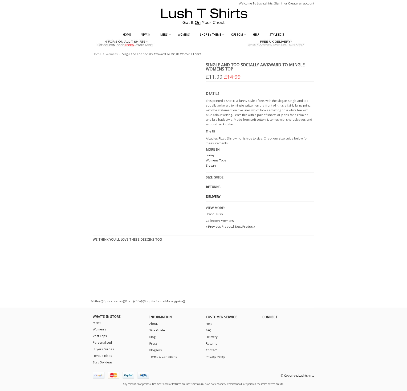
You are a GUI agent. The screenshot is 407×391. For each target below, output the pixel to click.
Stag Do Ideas (103, 362)
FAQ (209, 330)
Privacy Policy (215, 356)
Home (127, 34)
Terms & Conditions (163, 356)
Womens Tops (216, 160)
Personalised (102, 342)
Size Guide (157, 330)
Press (153, 343)
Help (256, 34)
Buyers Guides (103, 349)
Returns (211, 343)
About (153, 323)
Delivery (212, 337)
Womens (184, 34)
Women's (99, 329)
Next (313, 268)
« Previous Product (219, 226)
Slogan (211, 165)
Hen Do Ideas (102, 356)
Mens (164, 34)
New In (145, 34)
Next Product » (245, 226)
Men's (97, 323)
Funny (210, 155)
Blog (152, 337)
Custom (237, 34)
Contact (211, 350)
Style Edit (276, 34)
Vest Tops (100, 336)
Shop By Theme (210, 34)
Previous (93, 268)
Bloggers (155, 350)
